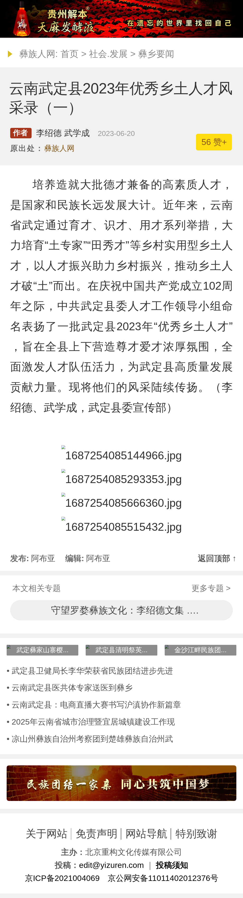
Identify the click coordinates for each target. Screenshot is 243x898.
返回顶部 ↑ (217, 558)
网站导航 (146, 833)
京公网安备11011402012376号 (163, 878)
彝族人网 (59, 148)
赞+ (214, 142)
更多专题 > (211, 588)
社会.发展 (108, 54)
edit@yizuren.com (111, 865)
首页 (70, 54)
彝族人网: (38, 54)
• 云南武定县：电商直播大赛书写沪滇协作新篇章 (94, 704)
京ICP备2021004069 (62, 878)
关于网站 (46, 833)
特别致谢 (196, 833)
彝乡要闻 (156, 54)
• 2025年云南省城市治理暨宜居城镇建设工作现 (91, 721)
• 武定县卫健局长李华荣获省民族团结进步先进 (90, 670)
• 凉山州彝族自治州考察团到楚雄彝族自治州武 (90, 738)
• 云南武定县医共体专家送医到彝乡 (70, 687)
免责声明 (96, 833)
